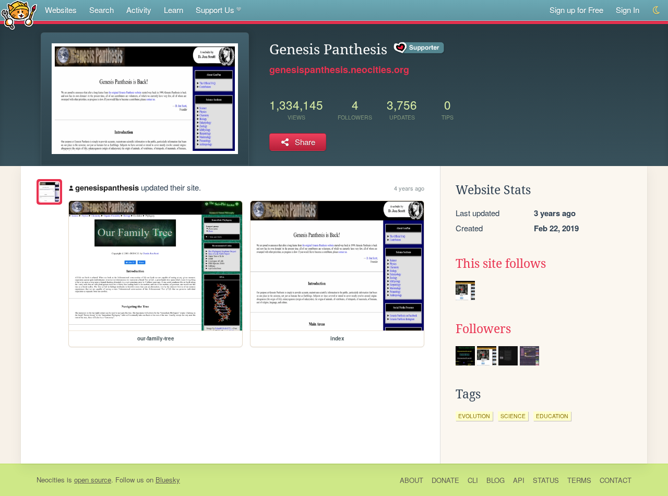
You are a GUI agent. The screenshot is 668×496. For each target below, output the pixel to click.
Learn (173, 9)
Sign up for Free (576, 9)
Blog (495, 480)
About (411, 480)
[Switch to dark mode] (657, 10)
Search (101, 9)
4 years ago (409, 188)
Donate (445, 480)
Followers (483, 329)
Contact (615, 480)
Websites (61, 9)
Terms (579, 480)
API (518, 480)
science (513, 416)
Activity (138, 9)
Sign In (627, 9)
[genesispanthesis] (49, 192)
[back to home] (19, 14)
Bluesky (168, 480)
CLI (473, 480)
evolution (474, 416)
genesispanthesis (107, 187)
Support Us (215, 9)
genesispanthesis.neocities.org (339, 69)
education (552, 416)
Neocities (51, 480)
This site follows (501, 263)
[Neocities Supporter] (419, 48)
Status (546, 480)
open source (92, 480)
